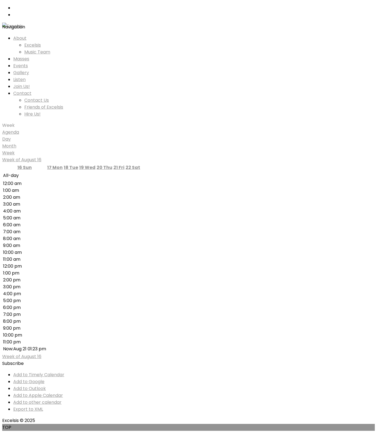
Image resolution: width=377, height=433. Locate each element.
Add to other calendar (37, 402)
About (19, 38)
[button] (13, 363)
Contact (22, 93)
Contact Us (36, 100)
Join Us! (21, 86)
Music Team (37, 52)
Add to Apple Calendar (38, 395)
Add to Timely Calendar (38, 375)
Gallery (21, 72)
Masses (21, 59)
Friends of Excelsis (43, 107)
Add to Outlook (29, 388)
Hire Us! (32, 114)
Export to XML (28, 409)
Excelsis (32, 45)
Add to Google (28, 381)
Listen (19, 79)
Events (20, 66)
